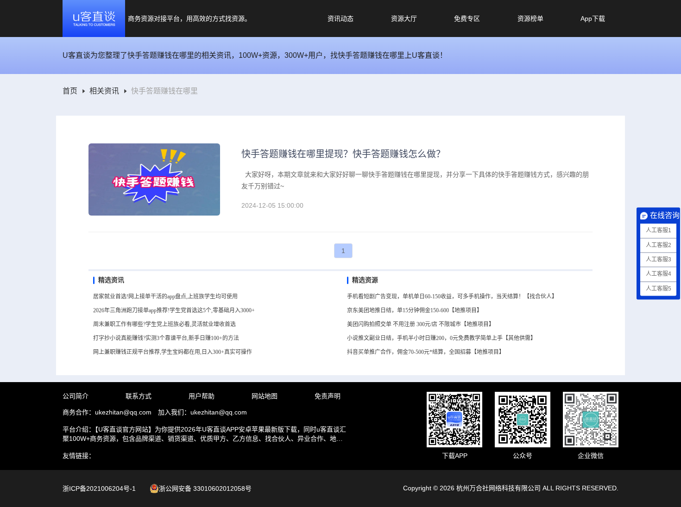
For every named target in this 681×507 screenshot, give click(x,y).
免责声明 (327, 396)
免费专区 (467, 18)
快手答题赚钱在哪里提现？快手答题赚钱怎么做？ (343, 154)
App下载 (592, 18)
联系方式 (138, 396)
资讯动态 (340, 18)
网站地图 (264, 396)
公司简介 (75, 396)
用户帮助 (201, 396)
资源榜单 (530, 18)
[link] (70, 91)
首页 (70, 91)
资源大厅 (404, 18)
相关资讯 (104, 91)
